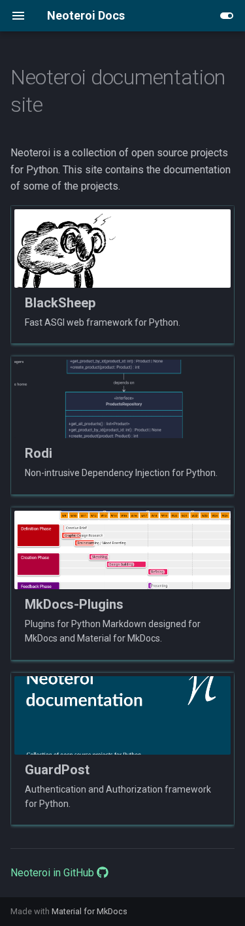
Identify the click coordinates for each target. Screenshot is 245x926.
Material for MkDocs (89, 911)
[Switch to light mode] (227, 16)
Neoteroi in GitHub (53, 872)
